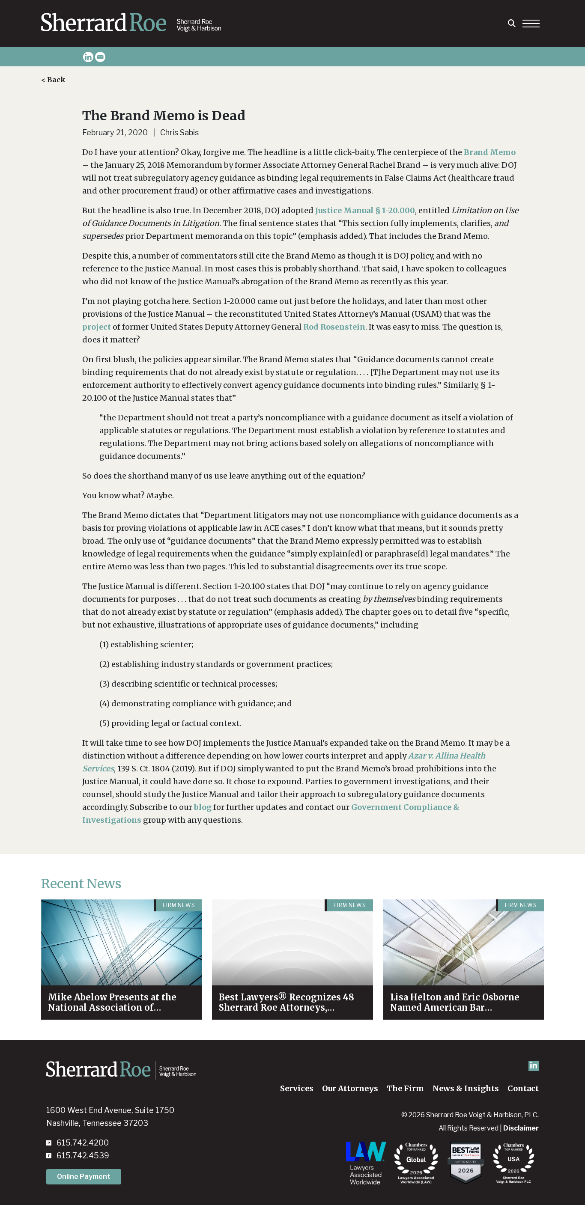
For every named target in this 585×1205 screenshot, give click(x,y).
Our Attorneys (350, 1088)
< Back (53, 79)
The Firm (405, 1088)
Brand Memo (490, 152)
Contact (523, 1088)
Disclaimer (521, 1128)
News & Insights (466, 1088)
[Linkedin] (88, 57)
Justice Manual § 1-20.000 (365, 210)
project (96, 327)
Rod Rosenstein (334, 327)
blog (203, 807)
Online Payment (83, 1176)
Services (296, 1088)
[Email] (100, 57)
